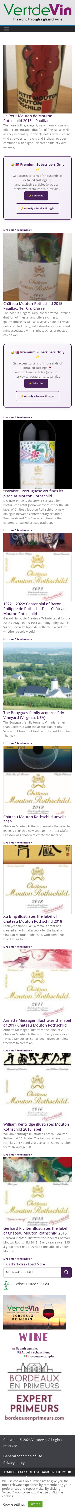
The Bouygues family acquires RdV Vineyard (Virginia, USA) (33, 715)
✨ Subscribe (36, 195)
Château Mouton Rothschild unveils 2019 (34, 819)
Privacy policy (14, 1462)
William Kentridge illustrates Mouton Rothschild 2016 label (36, 1126)
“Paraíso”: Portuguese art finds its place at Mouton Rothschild (33, 493)
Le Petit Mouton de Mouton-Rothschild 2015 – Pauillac (28, 118)
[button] (24, 1264)
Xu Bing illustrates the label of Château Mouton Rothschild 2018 (32, 919)
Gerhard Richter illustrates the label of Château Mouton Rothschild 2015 (35, 1231)
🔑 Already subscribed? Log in (37, 208)
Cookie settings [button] (14, 1504)
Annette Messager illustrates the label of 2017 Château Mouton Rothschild (37, 1023)
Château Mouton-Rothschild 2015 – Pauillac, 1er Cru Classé (34, 306)
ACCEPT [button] (35, 1504)
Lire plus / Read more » (17, 230)
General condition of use (22, 1456)
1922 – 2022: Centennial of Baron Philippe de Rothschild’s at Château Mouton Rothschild (34, 608)
